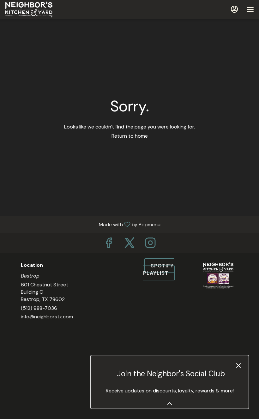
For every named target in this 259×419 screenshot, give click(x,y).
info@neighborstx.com (47, 316)
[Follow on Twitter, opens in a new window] (129, 244)
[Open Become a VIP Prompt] (169, 403)
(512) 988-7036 (39, 308)
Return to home (129, 136)
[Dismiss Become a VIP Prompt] (238, 365)
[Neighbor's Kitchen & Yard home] (33, 9)
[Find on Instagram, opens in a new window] (150, 244)
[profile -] (234, 9)
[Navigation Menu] (250, 9)
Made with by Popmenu (82, 224)
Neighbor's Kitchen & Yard (218, 309)
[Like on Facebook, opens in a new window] (108, 244)
